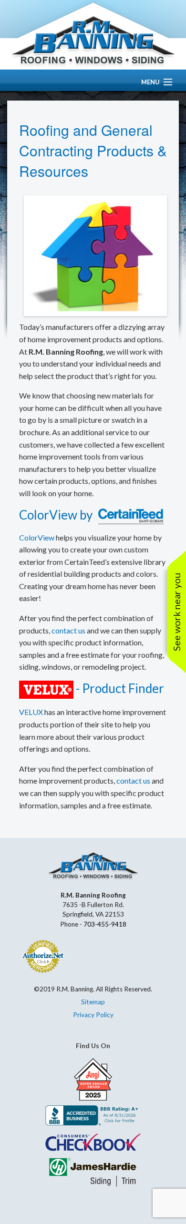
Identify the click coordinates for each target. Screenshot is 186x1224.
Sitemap (93, 1002)
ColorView (48, 514)
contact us (68, 630)
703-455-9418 (104, 924)
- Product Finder (118, 688)
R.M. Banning (93, 42)
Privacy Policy (93, 1015)
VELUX (31, 711)
